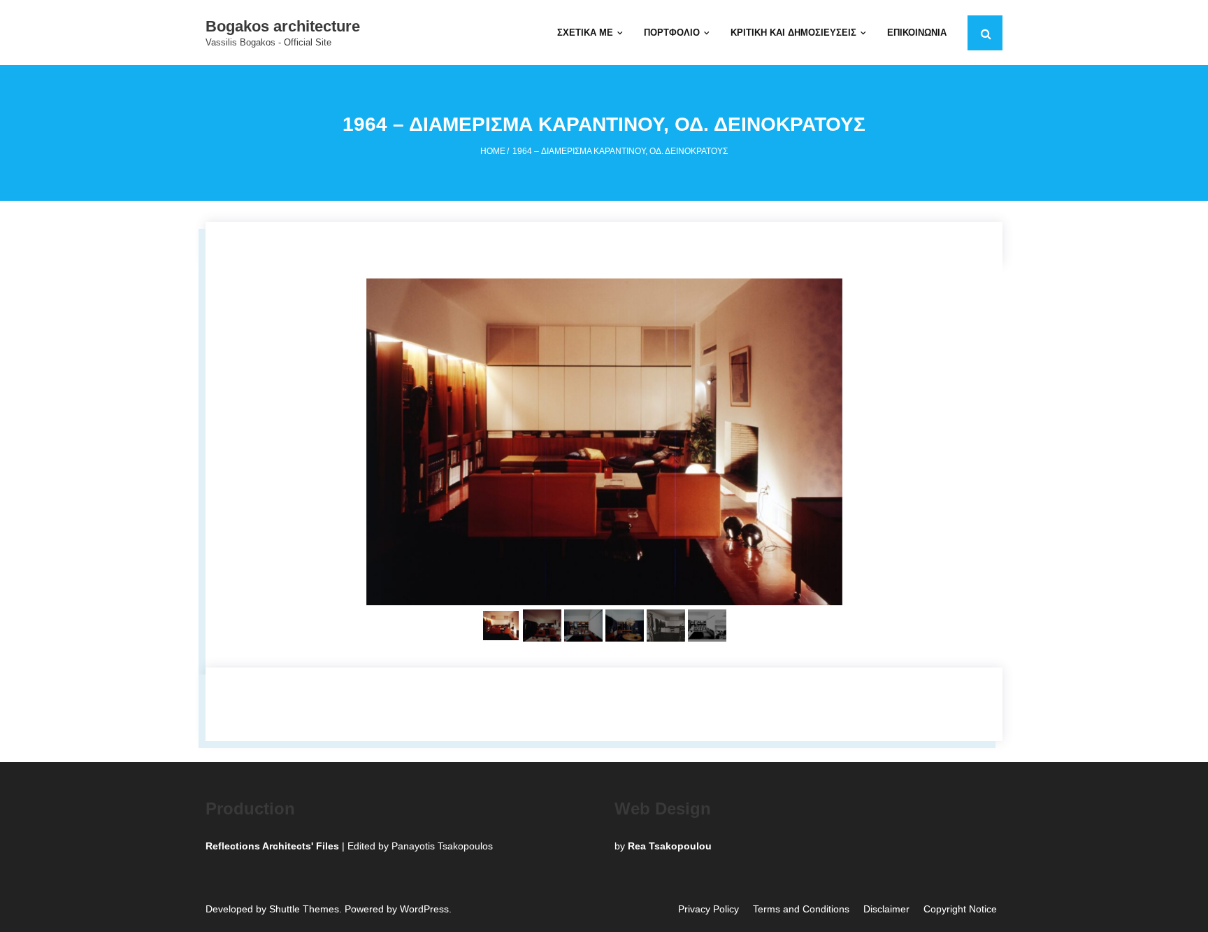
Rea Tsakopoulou (670, 846)
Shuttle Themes (304, 909)
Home (492, 151)
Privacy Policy (708, 909)
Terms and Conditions (801, 909)
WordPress (424, 909)
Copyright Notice (960, 909)
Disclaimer (886, 909)
